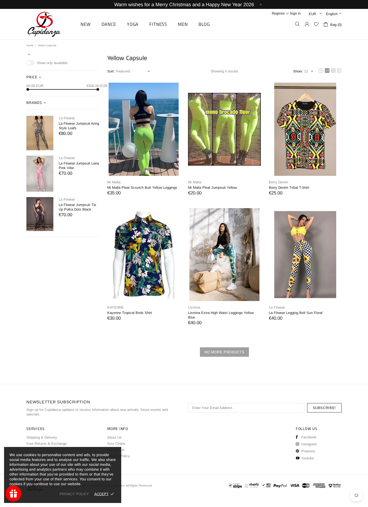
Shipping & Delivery (41, 437)
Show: (298, 71)
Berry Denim (278, 182)
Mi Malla (113, 182)
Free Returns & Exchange (46, 444)
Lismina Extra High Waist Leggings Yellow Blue (221, 315)
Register (278, 13)
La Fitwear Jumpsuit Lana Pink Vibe (79, 165)
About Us (114, 437)
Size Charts (116, 444)
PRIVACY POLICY (74, 494)
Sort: (111, 71)
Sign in (295, 13)
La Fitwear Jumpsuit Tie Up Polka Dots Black (77, 207)
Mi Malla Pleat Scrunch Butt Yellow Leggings (142, 188)
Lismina (194, 307)
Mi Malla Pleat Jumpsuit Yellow (212, 188)
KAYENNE (115, 307)
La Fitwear (67, 118)
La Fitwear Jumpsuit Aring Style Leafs (79, 125)
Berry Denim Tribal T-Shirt (289, 188)
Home (30, 45)
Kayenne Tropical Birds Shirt (129, 313)
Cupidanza (50, 24)
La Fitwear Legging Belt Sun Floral (295, 313)
